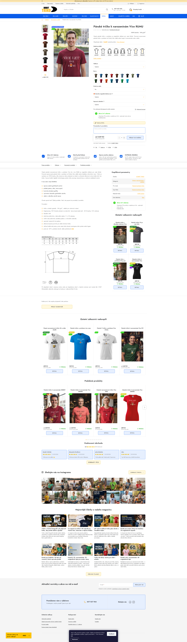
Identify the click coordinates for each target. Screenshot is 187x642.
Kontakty (97, 621)
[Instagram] (133, 602)
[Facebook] (130, 602)
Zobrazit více (93, 462)
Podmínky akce (102, 118)
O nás (43, 3)
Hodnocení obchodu (93, 443)
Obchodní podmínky (70, 3)
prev (42, 407)
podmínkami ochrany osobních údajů (120, 589)
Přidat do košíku (135, 137)
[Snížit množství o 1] (119, 137)
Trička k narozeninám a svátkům (138, 181)
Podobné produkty (85, 165)
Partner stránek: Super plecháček (49, 627)
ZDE (73, 229)
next (144, 407)
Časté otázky (50, 3)
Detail (120, 250)
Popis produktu (46, 165)
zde (72, 636)
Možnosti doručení (141, 109)
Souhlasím (111, 634)
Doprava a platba (59, 3)
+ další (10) (45, 77)
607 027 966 (118, 9)
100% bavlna (140, 193)
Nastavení (75, 639)
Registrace (141, 3)
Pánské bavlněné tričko (138, 190)
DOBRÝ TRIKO (114, 143)
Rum (143, 197)
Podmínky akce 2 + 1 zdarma (75, 624)
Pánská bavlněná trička (138, 186)
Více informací (121, 42)
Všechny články (93, 574)
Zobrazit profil (136, 472)
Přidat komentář (57, 307)
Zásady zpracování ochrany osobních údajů (52, 621)
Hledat (107, 9)
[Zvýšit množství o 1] (124, 137)
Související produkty (69, 165)
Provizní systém (45, 624)
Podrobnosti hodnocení (115, 29)
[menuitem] (46, 16)
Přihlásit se (139, 585)
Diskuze (57, 165)
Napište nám (98, 619)
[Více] (141, 16)
